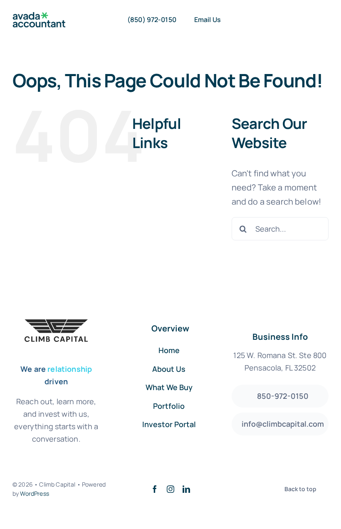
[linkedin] (186, 489)
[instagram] (170, 489)
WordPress (34, 493)
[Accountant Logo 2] (39, 16)
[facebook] (154, 489)
